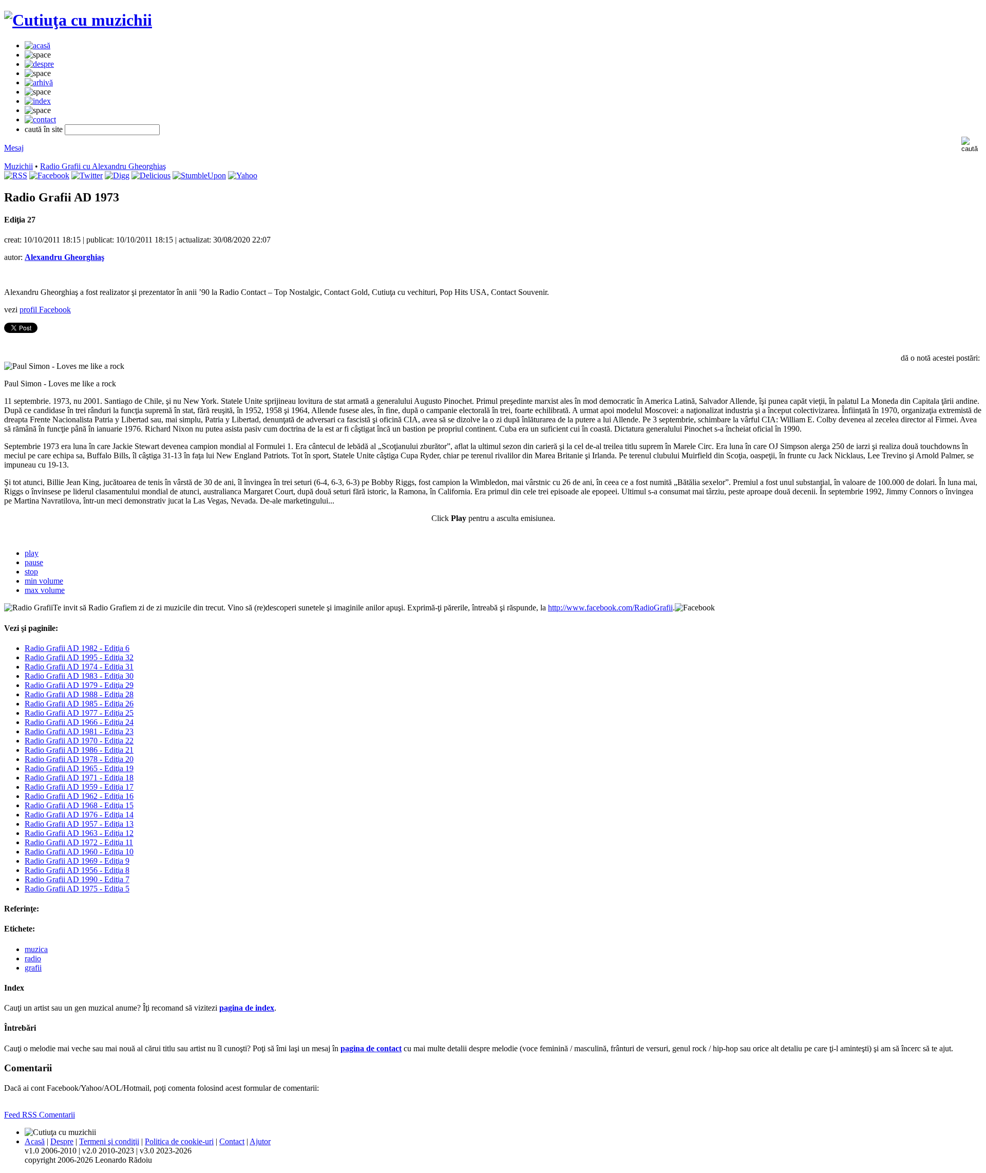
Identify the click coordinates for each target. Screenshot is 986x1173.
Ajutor (260, 1141)
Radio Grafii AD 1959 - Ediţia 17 (79, 787)
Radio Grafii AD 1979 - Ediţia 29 (79, 685)
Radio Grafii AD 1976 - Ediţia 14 (79, 814)
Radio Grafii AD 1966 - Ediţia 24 (79, 722)
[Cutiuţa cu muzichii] (78, 20)
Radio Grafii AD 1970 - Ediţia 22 (79, 740)
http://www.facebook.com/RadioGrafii (610, 607)
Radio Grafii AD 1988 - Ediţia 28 (79, 694)
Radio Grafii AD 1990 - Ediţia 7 (77, 879)
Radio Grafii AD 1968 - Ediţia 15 (79, 805)
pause (34, 562)
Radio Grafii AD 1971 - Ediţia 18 (79, 777)
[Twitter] (87, 175)
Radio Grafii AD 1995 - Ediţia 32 (79, 657)
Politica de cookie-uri (179, 1141)
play (32, 553)
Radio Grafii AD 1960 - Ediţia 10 (79, 851)
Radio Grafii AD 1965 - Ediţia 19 (79, 768)
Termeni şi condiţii (109, 1141)
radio (33, 958)
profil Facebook (45, 309)
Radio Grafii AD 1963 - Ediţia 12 (79, 833)
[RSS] (15, 175)
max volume (45, 590)
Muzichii (18, 166)
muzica (36, 949)
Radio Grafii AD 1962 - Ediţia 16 (79, 796)
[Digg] (117, 175)
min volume (44, 580)
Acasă (35, 1141)
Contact (231, 1141)
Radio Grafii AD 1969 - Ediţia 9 (77, 861)
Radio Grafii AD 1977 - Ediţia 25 (79, 713)
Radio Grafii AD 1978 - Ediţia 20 (79, 759)
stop (31, 571)
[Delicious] (150, 175)
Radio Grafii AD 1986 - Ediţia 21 (79, 750)
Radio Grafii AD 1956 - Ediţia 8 (77, 870)
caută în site (44, 129)
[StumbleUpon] (199, 175)
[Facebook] (49, 175)
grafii (33, 967)
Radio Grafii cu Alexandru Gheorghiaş (103, 166)
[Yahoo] (242, 175)
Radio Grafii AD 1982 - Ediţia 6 (77, 648)
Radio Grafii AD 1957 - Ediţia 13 (79, 824)
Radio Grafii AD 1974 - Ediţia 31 (79, 666)
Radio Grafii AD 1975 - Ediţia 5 (77, 888)
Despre (61, 1141)
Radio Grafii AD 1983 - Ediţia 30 (79, 676)
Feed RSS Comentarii (39, 1114)
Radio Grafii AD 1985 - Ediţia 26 (79, 703)
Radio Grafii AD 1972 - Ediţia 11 (79, 842)
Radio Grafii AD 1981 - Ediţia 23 (79, 731)
